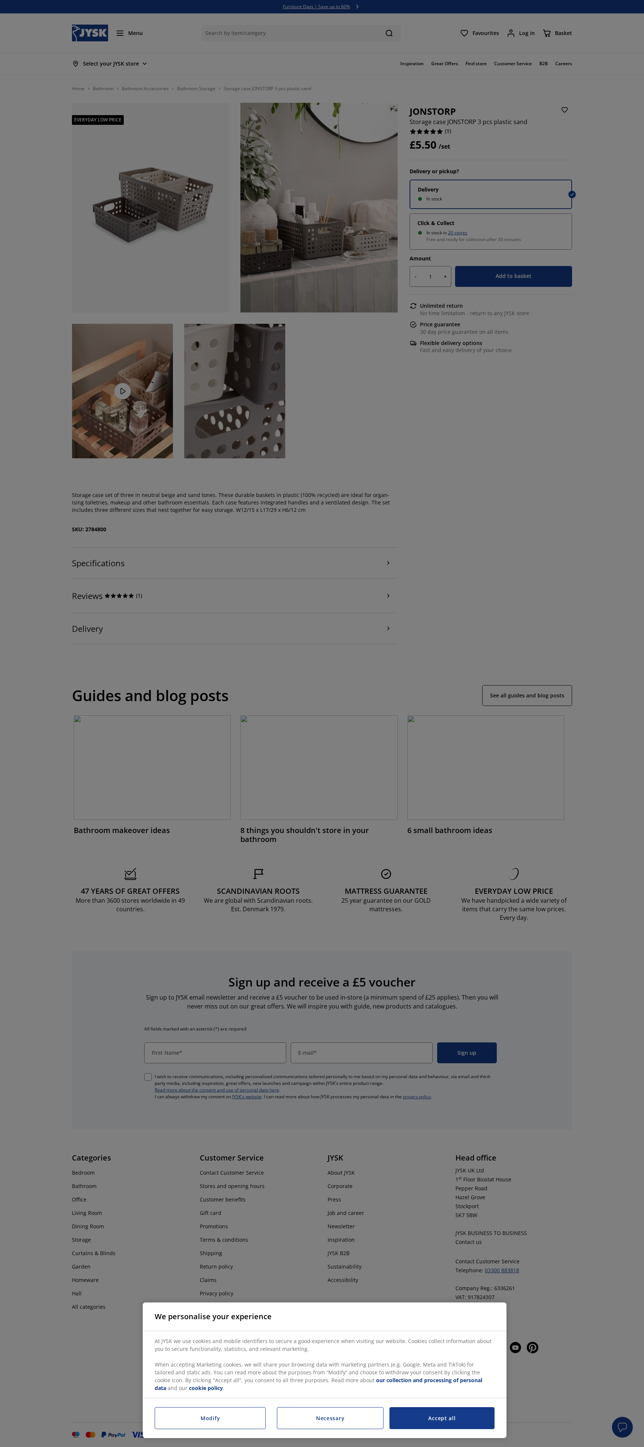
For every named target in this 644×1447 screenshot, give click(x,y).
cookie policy (206, 1387)
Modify (210, 1418)
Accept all (441, 1418)
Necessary (330, 1418)
